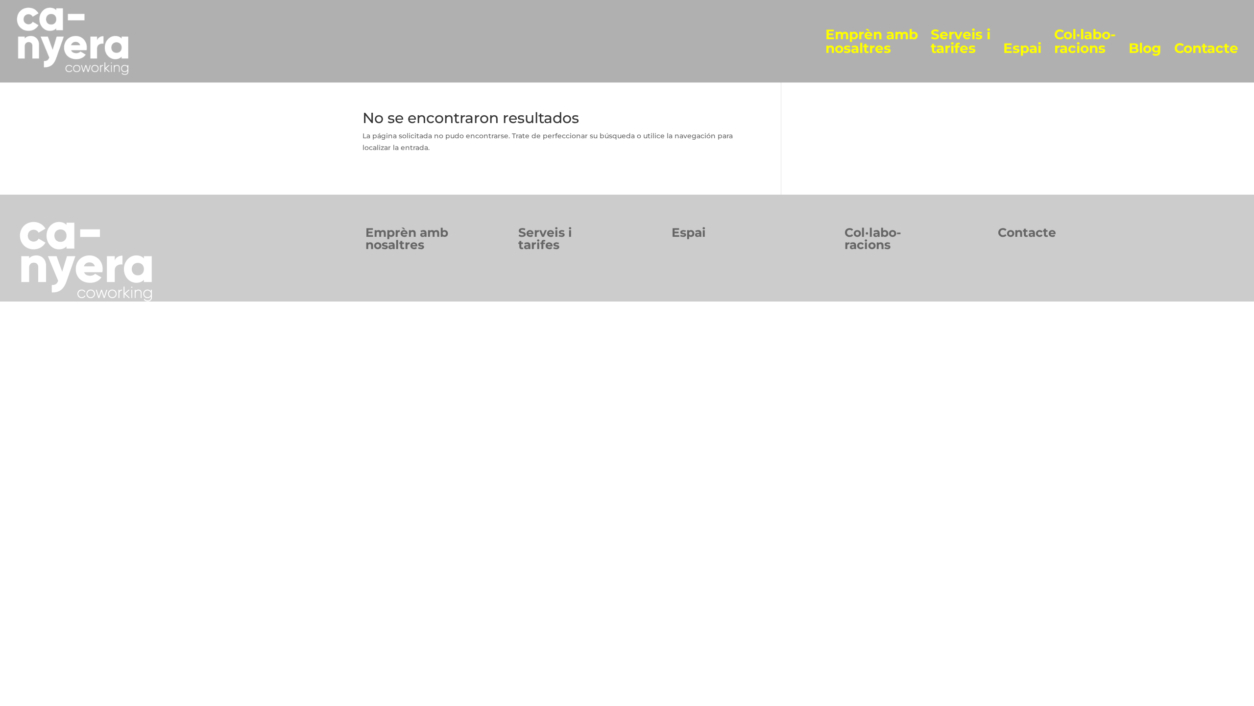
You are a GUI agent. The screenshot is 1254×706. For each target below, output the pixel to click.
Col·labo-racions (1085, 41)
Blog (1145, 48)
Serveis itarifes (545, 238)
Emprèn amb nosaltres (871, 41)
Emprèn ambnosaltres (406, 238)
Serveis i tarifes (960, 41)
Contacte (1206, 48)
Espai (1022, 48)
